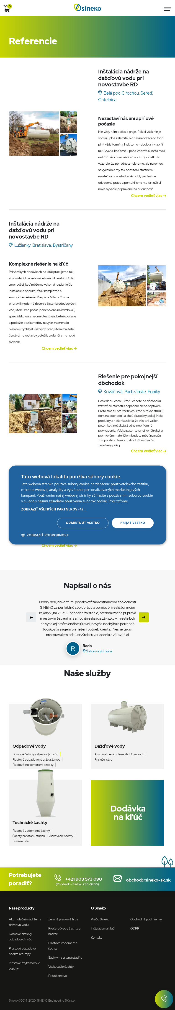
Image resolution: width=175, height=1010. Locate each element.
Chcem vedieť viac (147, 195)
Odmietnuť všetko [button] (83, 523)
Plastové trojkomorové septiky (33, 765)
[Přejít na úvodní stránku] (87, 7)
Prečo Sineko (100, 919)
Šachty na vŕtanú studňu (29, 836)
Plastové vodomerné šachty (31, 831)
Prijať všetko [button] (132, 523)
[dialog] (87, 504)
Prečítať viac (118, 501)
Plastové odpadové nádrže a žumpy (36, 759)
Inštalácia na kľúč (102, 928)
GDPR (134, 928)
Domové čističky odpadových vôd (35, 754)
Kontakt (96, 937)
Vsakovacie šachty (61, 836)
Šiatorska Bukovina (98, 651)
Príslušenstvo (103, 759)
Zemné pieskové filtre (63, 919)
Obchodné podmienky (146, 919)
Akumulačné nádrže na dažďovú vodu (119, 754)
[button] (87, 509)
